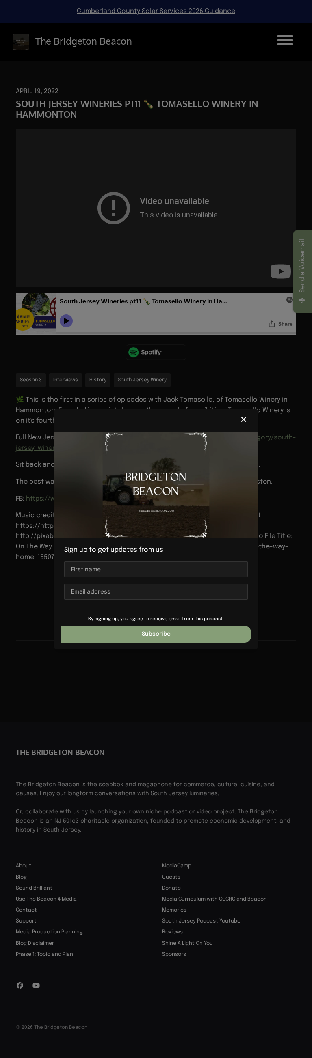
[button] (244, 420)
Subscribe (156, 634)
